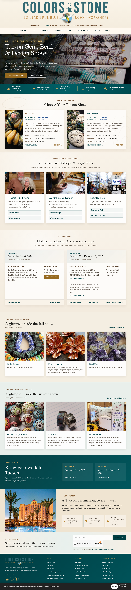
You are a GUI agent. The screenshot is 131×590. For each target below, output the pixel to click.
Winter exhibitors (14, 218)
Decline (123, 586)
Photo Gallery (51, 568)
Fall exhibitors (13, 213)
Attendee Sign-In (107, 572)
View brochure (51, 277)
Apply (97, 31)
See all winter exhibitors (116, 398)
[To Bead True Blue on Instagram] (7, 579)
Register (58, 145)
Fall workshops (55, 213)
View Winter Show (95, 145)
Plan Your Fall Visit (16, 75)
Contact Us (106, 568)
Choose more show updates (103, 549)
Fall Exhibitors (36, 75)
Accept (114, 586)
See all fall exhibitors (117, 328)
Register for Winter (97, 216)
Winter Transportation (82, 575)
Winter (23, 31)
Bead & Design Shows (54, 572)
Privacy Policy (55, 587)
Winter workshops (56, 218)
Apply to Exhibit (80, 572)
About (108, 31)
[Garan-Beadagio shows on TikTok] (17, 579)
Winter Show (51, 562)
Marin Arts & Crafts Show (55, 578)
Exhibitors (45, 31)
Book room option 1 (77, 278)
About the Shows (107, 562)
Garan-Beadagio (107, 578)
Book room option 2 (77, 296)
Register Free (84, 31)
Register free (56, 302)
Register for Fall (96, 210)
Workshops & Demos (63, 31)
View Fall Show (32, 145)
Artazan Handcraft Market (55, 575)
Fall (34, 31)
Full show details (15, 302)
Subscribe (119, 537)
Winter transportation (114, 302)
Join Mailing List (80, 578)
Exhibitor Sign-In (107, 575)
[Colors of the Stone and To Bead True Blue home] (65, 12)
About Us (105, 565)
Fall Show (50, 565)
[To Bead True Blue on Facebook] (12, 579)
